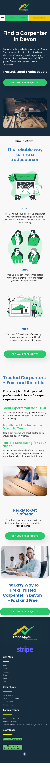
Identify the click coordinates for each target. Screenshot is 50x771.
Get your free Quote (25, 82)
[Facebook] (24, 754)
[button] (2, 18)
